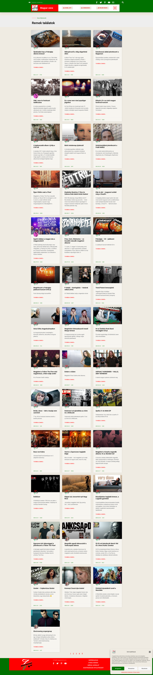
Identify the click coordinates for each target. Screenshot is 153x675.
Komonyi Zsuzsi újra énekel (74, 588)
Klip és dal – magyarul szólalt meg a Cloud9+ (106, 193)
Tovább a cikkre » (38, 67)
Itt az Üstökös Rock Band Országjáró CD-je (105, 330)
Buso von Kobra (39, 452)
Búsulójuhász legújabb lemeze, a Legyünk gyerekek (107, 498)
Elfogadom (118, 668)
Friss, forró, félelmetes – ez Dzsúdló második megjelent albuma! (74, 241)
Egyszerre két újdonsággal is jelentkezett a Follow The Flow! (44, 544)
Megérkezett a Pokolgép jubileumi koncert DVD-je (42, 289)
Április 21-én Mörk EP (103, 411)
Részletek (144, 668)
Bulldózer (36, 497)
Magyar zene (46, 8)
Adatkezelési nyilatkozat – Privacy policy (130, 672)
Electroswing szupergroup (42, 631)
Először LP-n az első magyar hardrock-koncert (106, 101)
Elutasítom (131, 668)
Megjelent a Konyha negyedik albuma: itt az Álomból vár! (106, 453)
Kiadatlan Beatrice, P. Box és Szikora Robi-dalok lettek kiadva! (76, 193)
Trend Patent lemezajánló (105, 288)
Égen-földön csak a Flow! (42, 192)
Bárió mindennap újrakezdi (74, 145)
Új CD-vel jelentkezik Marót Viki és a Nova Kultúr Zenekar (107, 544)
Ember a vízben (70, 372)
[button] (150, 652)
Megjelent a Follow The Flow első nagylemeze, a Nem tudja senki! (45, 373)
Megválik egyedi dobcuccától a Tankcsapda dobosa (75, 544)
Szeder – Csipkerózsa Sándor (43, 588)
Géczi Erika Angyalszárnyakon (44, 329)
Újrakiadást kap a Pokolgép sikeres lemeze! (43, 53)
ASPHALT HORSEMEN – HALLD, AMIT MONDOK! (107, 373)
